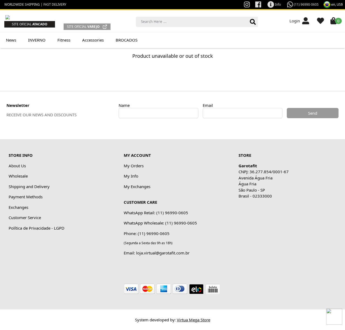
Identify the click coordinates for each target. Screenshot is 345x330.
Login (295, 20)
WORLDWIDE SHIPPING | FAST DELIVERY (35, 4)
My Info (131, 176)
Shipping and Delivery (29, 186)
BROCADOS (126, 40)
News (11, 40)
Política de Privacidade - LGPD (36, 228)
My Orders (134, 165)
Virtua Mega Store (193, 319)
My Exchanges (137, 186)
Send (312, 113)
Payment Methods (26, 196)
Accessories (93, 40)
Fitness (63, 40)
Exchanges (18, 207)
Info (277, 4)
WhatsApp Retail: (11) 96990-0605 (156, 212)
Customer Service (25, 217)
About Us (17, 165)
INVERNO (37, 40)
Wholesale (18, 176)
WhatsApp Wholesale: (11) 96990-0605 (160, 223)
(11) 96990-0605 (306, 4)
